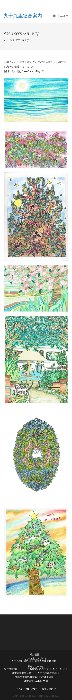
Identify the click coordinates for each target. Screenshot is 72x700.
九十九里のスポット (36, 658)
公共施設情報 (11, 668)
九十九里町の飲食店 (45, 661)
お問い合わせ (49, 688)
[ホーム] (5, 40)
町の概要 (34, 654)
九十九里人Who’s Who (36, 680)
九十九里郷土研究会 (23, 672)
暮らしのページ (36, 666)
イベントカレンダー (27, 688)
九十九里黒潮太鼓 (47, 672)
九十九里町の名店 (21, 661)
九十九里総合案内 (23, 15)
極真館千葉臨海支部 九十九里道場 (34, 676)
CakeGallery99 (30, 71)
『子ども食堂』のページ (35, 668)
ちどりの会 (59, 668)
